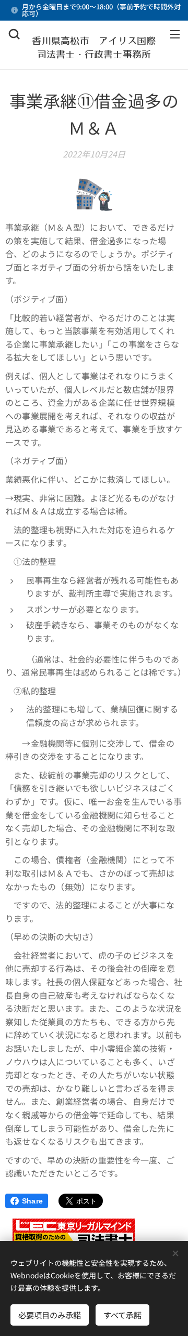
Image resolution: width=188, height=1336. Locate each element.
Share (32, 1201)
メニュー (174, 33)
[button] (14, 34)
